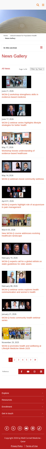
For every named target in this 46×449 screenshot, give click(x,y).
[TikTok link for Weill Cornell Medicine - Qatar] (39, 428)
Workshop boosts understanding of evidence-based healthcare (18, 152)
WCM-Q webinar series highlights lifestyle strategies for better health (21, 123)
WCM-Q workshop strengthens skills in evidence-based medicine (20, 95)
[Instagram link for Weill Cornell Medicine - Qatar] (20, 428)
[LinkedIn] (41, 371)
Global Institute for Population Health (23, 35)
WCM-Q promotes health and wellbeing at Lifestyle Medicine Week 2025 (21, 347)
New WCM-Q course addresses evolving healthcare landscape (21, 234)
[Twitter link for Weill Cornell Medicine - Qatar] (13, 428)
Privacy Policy (17, 446)
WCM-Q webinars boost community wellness (23, 179)
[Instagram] (34, 371)
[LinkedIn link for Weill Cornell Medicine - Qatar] (33, 428)
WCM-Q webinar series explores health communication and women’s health (20, 290)
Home (6, 35)
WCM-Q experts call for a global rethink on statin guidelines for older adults (22, 262)
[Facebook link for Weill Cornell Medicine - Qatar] (7, 428)
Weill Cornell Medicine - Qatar (13, 4)
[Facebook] (21, 371)
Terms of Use (32, 446)
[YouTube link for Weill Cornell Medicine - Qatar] (26, 428)
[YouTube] (28, 371)
